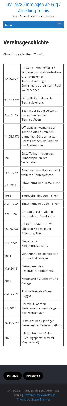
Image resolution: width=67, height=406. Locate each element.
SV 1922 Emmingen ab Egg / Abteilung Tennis (34, 7)
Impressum (12, 375)
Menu (8, 25)
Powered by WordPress (39, 395)
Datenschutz (33, 375)
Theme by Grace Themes (33, 399)
